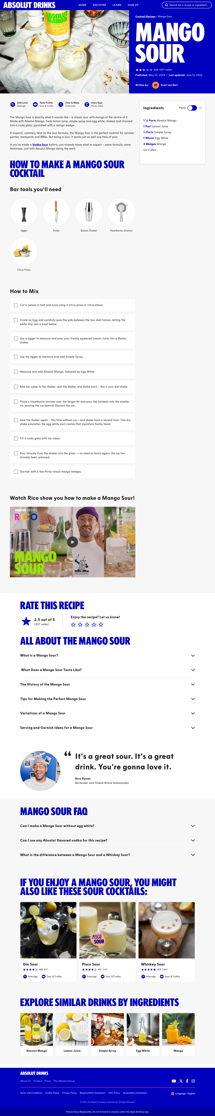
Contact (37, 1080)
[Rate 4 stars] (93, 625)
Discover (99, 4)
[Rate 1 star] (72, 625)
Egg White (161, 138)
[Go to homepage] (29, 5)
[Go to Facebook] (187, 1081)
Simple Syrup (162, 132)
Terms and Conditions (31, 1093)
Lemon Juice (160, 126)
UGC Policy (114, 1093)
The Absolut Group (64, 1080)
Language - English (185, 1093)
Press (48, 1080)
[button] (72, 542)
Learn (117, 4)
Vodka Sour (40, 144)
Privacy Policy (69, 1093)
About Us (25, 1080)
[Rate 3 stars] (86, 625)
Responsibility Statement (92, 1093)
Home (83, 4)
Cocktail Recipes (145, 16)
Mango (161, 144)
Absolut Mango (167, 120)
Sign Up (133, 4)
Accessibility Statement (135, 1093)
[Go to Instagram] (193, 1081)
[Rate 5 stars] (100, 625)
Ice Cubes (149, 150)
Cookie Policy (52, 1093)
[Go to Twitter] (181, 1081)
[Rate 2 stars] (79, 625)
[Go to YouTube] (174, 1081)
